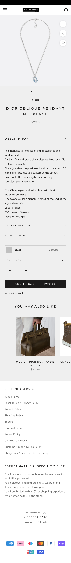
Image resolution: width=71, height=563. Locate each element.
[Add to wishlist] (63, 43)
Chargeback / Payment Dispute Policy (26, 453)
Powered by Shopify (35, 522)
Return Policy (12, 434)
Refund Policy (13, 409)
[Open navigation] (5, 9)
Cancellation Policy (16, 440)
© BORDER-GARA (36, 517)
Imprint (9, 422)
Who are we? (12, 397)
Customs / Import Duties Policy (23, 447)
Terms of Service (14, 428)
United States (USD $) (34, 513)
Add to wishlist (18, 293)
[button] (35, 139)
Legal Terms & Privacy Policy (21, 403)
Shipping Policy (14, 415)
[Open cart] (66, 10)
